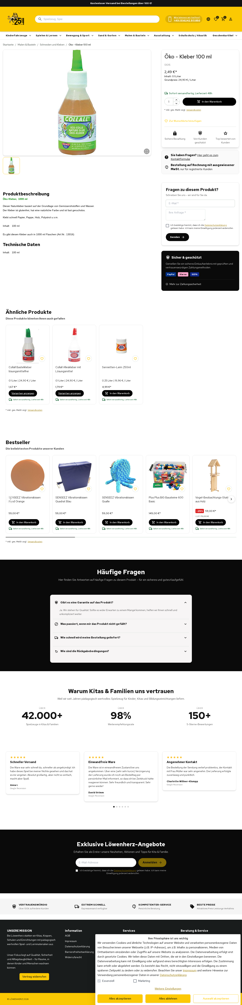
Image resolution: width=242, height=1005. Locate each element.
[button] (77, 103)
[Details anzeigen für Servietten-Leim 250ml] (121, 345)
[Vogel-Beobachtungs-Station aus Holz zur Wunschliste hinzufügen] (229, 489)
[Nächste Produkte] (231, 499)
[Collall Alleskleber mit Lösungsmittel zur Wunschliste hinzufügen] (88, 358)
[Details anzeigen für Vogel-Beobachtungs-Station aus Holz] (214, 475)
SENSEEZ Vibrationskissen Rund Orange (25, 499)
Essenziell (108, 981)
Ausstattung (162, 35)
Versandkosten (193, 110)
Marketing (144, 981)
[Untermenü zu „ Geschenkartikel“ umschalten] (236, 35)
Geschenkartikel (223, 35)
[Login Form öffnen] (230, 19)
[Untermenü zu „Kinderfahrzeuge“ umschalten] (30, 35)
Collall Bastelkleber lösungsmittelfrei (20, 369)
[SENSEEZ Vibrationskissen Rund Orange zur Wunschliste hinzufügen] (42, 489)
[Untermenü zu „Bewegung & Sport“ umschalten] (92, 35)
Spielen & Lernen (46, 35)
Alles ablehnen (168, 998)
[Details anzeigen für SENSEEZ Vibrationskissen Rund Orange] (28, 475)
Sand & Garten (107, 35)
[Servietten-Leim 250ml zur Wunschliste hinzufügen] (135, 358)
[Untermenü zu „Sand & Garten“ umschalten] (119, 35)
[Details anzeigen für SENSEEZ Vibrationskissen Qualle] (121, 475)
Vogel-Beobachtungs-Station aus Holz (213, 499)
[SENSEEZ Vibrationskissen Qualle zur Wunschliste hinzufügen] (135, 489)
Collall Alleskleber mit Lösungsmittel (68, 369)
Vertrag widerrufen (34, 976)
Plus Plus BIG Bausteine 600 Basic (166, 499)
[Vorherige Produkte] (10, 499)
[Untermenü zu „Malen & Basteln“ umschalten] (148, 35)
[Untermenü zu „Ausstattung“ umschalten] (173, 35)
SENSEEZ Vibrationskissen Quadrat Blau (71, 499)
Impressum (189, 970)
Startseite (8, 44)
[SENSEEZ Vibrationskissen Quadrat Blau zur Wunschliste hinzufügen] (88, 489)
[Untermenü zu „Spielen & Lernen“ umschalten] (60, 35)
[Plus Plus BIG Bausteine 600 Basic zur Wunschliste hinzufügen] (182, 489)
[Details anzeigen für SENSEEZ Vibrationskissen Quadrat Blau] (74, 475)
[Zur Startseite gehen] (16, 19)
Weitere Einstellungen (168, 988)
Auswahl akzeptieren (216, 998)
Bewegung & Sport (78, 35)
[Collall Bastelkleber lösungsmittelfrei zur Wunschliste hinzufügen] (42, 358)
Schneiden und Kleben (52, 44)
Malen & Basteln (135, 35)
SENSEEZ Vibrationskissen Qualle (118, 499)
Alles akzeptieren (120, 998)
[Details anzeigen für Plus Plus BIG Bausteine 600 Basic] (168, 475)
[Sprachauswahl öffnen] (208, 19)
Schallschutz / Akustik (193, 35)
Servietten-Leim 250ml (116, 367)
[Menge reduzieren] (176, 103)
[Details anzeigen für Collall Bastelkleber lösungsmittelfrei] (28, 345)
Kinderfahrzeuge (16, 35)
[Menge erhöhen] (176, 100)
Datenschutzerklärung (216, 225)
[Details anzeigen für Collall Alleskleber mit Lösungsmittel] (74, 345)
